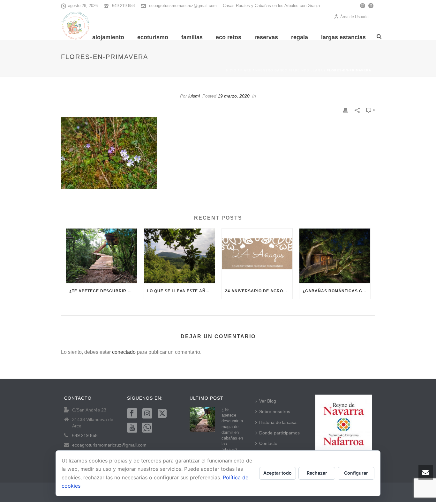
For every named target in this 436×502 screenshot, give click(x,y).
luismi (194, 95)
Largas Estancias (343, 37)
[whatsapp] (147, 428)
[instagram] (147, 413)
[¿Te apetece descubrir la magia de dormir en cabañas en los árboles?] (101, 256)
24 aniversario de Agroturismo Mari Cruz (259, 291)
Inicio (231, 70)
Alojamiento (108, 37)
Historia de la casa (278, 422)
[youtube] (132, 428)
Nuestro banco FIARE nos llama (289, 70)
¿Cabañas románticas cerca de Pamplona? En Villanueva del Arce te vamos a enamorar (336, 291)
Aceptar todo (277, 473)
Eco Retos (228, 37)
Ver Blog (267, 401)
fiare (246, 70)
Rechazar (317, 473)
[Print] (345, 109)
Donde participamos (279, 432)
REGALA (299, 37)
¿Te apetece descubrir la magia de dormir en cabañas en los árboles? (103, 291)
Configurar (356, 473)
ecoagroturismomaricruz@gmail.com (183, 5)
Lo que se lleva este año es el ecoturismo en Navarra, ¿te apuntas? (181, 291)
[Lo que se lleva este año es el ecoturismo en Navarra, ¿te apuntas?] (179, 256)
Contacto (268, 443)
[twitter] (162, 413)
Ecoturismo (152, 37)
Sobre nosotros (274, 411)
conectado (124, 352)
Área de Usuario (354, 17)
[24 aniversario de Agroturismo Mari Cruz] (257, 256)
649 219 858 (123, 5)
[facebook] (132, 413)
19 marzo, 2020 (234, 95)
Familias (192, 37)
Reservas (266, 37)
